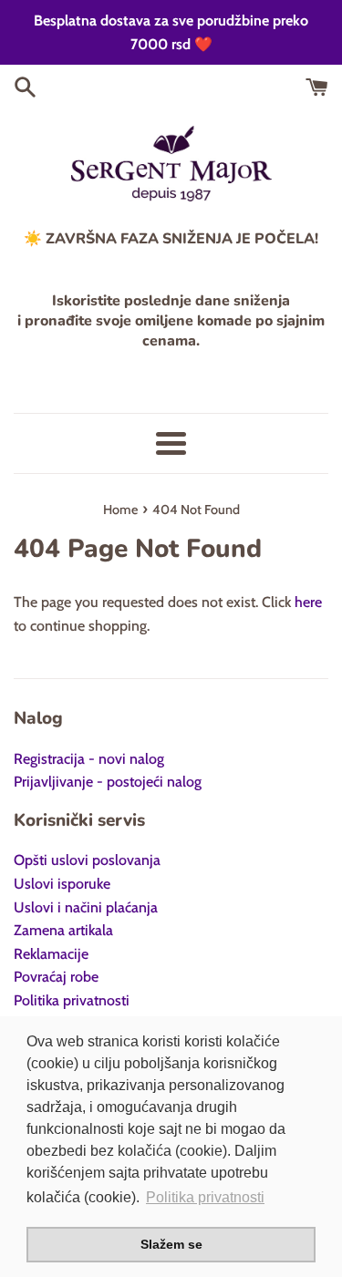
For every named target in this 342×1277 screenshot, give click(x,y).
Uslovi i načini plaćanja (86, 907)
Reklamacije (51, 954)
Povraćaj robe (56, 976)
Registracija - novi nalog (89, 758)
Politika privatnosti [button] (205, 1197)
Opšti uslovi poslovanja (87, 860)
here (308, 602)
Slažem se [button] (171, 1244)
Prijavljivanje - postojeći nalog (108, 781)
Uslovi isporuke (62, 883)
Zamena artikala (63, 930)
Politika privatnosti (72, 1000)
